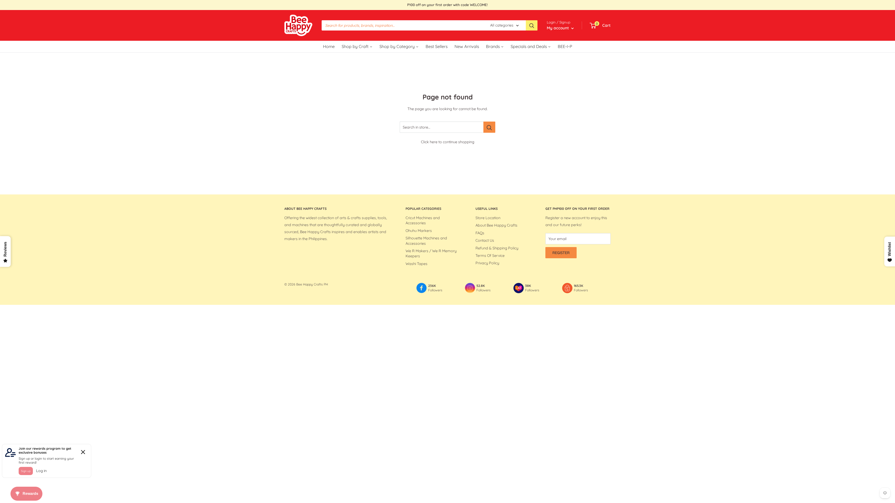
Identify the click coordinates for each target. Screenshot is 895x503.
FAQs (479, 233)
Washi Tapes (416, 263)
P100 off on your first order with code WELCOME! (447, 5)
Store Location (487, 217)
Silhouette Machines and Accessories (426, 240)
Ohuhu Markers (419, 230)
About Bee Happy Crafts (496, 225)
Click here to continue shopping (447, 141)
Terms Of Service (490, 255)
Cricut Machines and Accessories (423, 220)
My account (558, 27)
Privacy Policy (487, 263)
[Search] (531, 25)
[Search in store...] (489, 127)
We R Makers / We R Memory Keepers (431, 253)
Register (561, 252)
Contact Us (484, 240)
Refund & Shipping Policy (496, 248)
